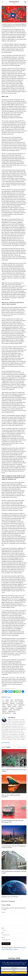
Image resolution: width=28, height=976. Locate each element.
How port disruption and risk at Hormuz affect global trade (12, 821)
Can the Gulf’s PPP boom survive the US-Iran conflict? (14, 770)
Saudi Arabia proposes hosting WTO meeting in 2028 (14, 872)
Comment (3, 912)
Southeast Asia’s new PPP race (10, 896)
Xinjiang (14, 713)
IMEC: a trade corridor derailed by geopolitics (11, 795)
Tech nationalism (17, 709)
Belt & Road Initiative (19, 699)
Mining (9, 706)
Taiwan (10, 709)
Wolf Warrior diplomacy (6, 713)
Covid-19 (11, 701)
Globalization (9, 704)
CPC (16, 701)
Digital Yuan (12, 703)
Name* (3, 928)
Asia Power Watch (14, 1)
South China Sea (19, 708)
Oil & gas (20, 706)
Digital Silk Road (5, 703)
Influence (4, 706)
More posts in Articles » (22, 747)
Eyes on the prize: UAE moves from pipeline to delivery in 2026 (14, 846)
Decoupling (21, 701)
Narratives (14, 706)
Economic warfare (20, 703)
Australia (7, 699)
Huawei (15, 704)
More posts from (6, 742)
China (7, 701)
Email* (3, 932)
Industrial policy (21, 704)
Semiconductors (5, 708)
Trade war (4, 711)
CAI (3, 701)
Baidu (12, 699)
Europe (3, 704)
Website (3, 937)
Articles (9, 697)
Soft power (12, 708)
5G (2, 699)
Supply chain (4, 709)
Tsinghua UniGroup (11, 711)
